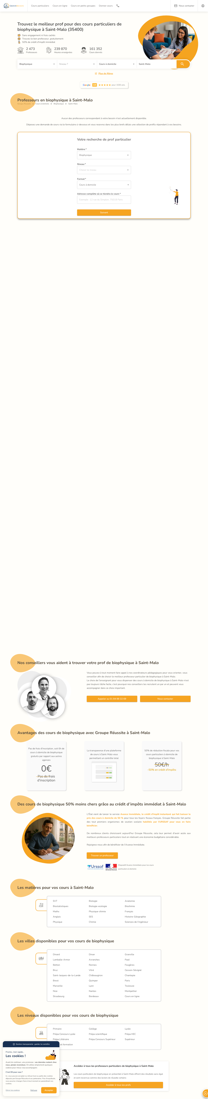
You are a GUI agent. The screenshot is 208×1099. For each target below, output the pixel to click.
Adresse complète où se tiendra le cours (99, 193)
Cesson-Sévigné (133, 970)
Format (81, 179)
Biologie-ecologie (98, 906)
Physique (57, 922)
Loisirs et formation (63, 1044)
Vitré (91, 970)
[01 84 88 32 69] (118, 5)
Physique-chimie (97, 911)
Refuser (33, 1090)
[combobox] (33, 64)
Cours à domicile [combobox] (87, 184)
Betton (56, 965)
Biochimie (130, 906)
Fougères (129, 965)
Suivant (104, 212)
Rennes (93, 965)
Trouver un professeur (102, 855)
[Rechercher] (183, 64)
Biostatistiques (60, 906)
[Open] (54, 64)
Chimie (92, 922)
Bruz (55, 970)
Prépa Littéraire (61, 1039)
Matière (82, 149)
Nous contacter (165, 698)
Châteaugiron (96, 975)
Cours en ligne (132, 996)
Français (129, 911)
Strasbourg (58, 996)
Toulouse (129, 985)
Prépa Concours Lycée (64, 1034)
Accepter (49, 1090)
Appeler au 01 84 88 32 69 (112, 698)
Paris (127, 980)
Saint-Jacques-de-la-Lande (67, 975)
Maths (56, 911)
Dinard (56, 954)
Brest (56, 980)
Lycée (128, 1028)
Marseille (58, 985)
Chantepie (130, 975)
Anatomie (130, 901)
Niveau (81, 164)
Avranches (94, 959)
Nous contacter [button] (186, 5)
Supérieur (130, 1039)
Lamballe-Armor (61, 959)
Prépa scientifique (98, 1034)
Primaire (57, 1028)
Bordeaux (94, 996)
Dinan (92, 954)
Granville (129, 954)
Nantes (92, 991)
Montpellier (131, 991)
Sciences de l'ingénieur (136, 922)
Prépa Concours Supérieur (102, 1039)
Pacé (127, 959)
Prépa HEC (130, 1034)
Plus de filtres (105, 73)
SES (91, 916)
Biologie (93, 901)
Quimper (93, 980)
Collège (93, 1028)
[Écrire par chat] (205, 1093)
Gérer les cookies (13, 1090)
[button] (203, 6)
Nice (55, 991)
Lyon (91, 985)
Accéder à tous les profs (118, 1085)
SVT (55, 901)
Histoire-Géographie (135, 916)
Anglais (57, 916)
